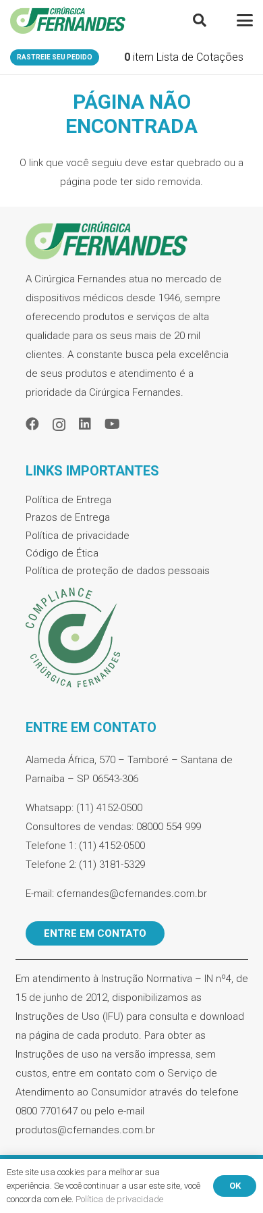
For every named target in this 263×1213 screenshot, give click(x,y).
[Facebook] (32, 424)
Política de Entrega (68, 500)
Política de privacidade (77, 536)
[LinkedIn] (85, 424)
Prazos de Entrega (68, 517)
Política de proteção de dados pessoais (118, 571)
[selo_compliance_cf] (132, 638)
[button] (199, 20)
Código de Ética (62, 553)
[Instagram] (59, 424)
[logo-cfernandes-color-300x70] (67, 20)
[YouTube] (112, 424)
